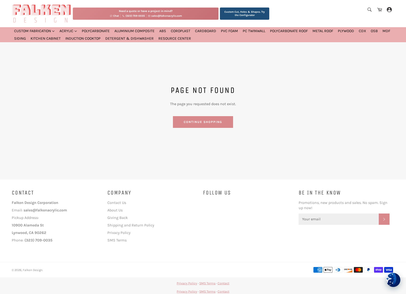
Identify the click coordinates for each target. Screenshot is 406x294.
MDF (386, 31)
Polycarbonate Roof (289, 31)
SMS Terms (117, 240)
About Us (115, 210)
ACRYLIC (66, 31)
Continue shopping (203, 122)
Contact (223, 283)
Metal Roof (322, 31)
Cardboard (205, 31)
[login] (389, 10)
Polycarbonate (96, 31)
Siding (20, 38)
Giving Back (117, 217)
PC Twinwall (254, 31)
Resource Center (174, 38)
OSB (374, 31)
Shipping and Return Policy (130, 225)
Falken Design (33, 270)
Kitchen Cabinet (46, 38)
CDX (362, 31)
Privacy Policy (118, 232)
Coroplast (180, 31)
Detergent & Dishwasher (129, 38)
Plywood (346, 31)
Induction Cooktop (83, 38)
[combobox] (369, 10)
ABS (162, 31)
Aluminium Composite (134, 31)
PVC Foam (229, 31)
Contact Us (116, 202)
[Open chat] (393, 280)
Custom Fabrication (33, 31)
